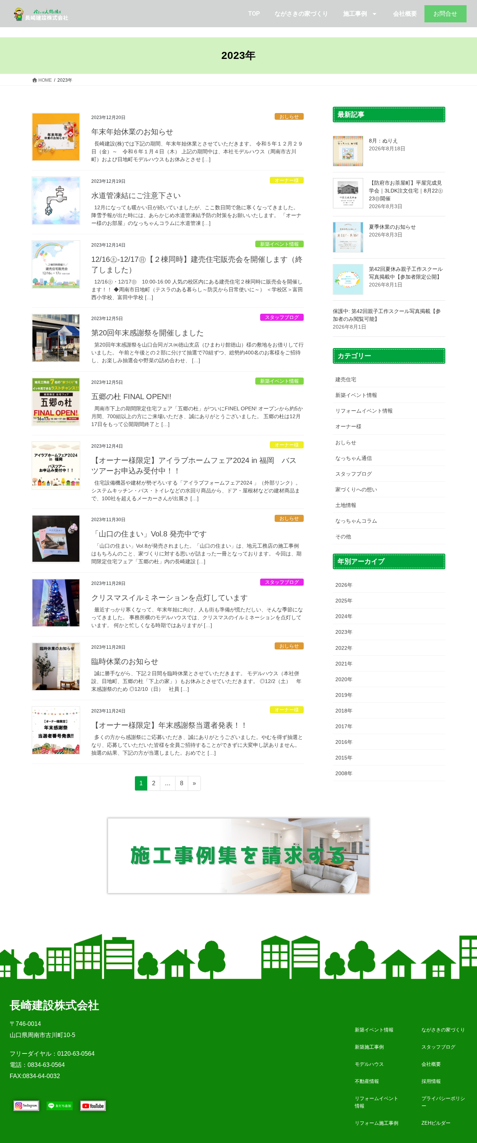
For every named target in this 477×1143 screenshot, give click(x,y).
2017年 (344, 726)
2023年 (344, 632)
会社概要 (405, 13)
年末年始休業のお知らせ (132, 132)
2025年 (344, 601)
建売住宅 (345, 379)
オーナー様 (287, 180)
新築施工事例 (369, 1047)
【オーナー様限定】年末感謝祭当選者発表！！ (169, 725)
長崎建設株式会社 (54, 1005)
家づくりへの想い (356, 489)
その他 (343, 536)
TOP (254, 13)
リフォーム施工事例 (376, 1123)
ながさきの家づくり (301, 13)
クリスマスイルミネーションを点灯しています (169, 598)
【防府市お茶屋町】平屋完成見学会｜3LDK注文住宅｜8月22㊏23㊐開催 (406, 190)
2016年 (344, 742)
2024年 (344, 616)
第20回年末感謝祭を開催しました (147, 333)
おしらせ (289, 116)
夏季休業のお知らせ (392, 227)
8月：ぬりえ (383, 141)
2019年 (344, 695)
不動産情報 (367, 1081)
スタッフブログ (282, 317)
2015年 (344, 758)
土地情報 (345, 505)
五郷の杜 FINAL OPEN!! (131, 396)
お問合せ (445, 13)
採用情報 (431, 1081)
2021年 (344, 664)
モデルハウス (369, 1064)
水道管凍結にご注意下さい (136, 195)
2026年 (344, 585)
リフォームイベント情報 (364, 411)
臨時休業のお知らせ (124, 661)
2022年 (344, 648)
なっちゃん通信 (353, 458)
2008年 (344, 773)
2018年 (344, 711)
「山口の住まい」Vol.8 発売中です (149, 534)
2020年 (344, 679)
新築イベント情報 (279, 244)
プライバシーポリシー (443, 1102)
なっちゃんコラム (356, 521)
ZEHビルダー (436, 1123)
